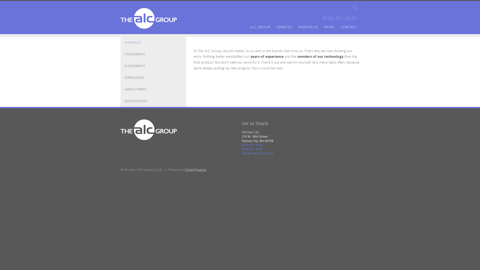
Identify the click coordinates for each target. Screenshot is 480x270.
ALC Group (260, 27)
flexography (134, 66)
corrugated (134, 78)
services (284, 27)
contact (349, 27)
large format (135, 89)
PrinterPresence (195, 170)
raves (329, 27)
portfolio (308, 27)
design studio (135, 101)
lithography (134, 54)
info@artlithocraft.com (258, 153)
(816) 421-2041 (252, 149)
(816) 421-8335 (340, 18)
